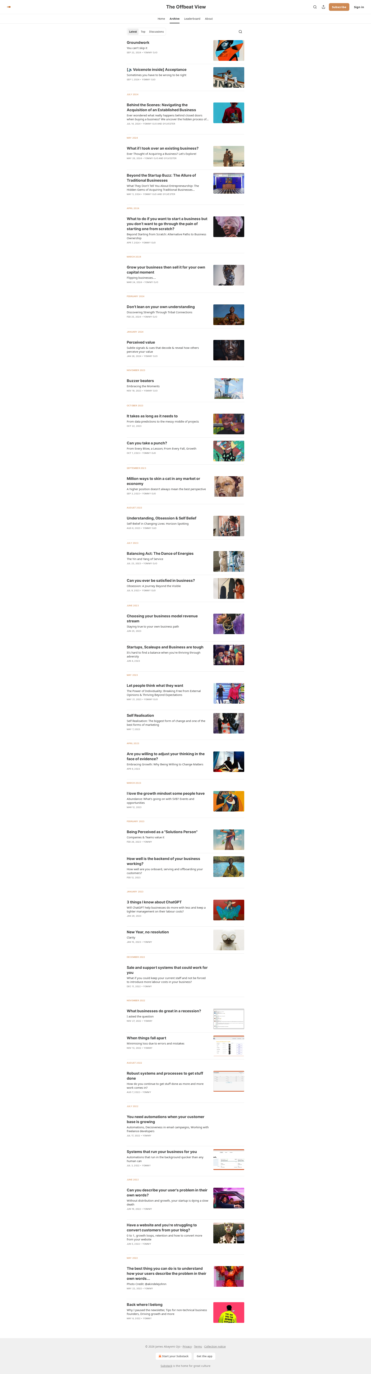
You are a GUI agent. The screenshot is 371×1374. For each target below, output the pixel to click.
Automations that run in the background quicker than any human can (165, 1159)
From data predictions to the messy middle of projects (163, 421)
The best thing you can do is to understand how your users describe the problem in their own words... (166, 1273)
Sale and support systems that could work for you (167, 970)
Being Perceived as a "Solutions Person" (162, 832)
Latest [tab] (133, 31)
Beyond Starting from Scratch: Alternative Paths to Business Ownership (166, 236)
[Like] (129, 128)
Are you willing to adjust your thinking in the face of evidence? (166, 756)
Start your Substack (175, 1356)
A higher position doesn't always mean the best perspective (166, 489)
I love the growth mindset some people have (166, 793)
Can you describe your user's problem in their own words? (167, 1192)
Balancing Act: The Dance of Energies (160, 553)
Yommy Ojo (150, 52)
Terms (198, 1346)
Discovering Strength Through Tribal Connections (159, 312)
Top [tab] (143, 31)
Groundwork (138, 42)
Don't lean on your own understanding (161, 307)
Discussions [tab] (156, 31)
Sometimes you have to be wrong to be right (156, 75)
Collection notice (215, 1346)
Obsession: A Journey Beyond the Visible (154, 586)
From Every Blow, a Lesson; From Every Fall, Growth (161, 448)
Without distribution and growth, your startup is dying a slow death (167, 1202)
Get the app (204, 1356)
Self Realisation (140, 715)
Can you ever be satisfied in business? (161, 580)
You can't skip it (137, 48)
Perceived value (141, 342)
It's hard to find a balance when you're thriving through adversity (163, 654)
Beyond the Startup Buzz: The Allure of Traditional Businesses (161, 178)
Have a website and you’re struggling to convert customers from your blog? (162, 1227)
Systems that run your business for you (162, 1152)
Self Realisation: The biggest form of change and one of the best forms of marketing (166, 723)
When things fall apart (146, 1038)
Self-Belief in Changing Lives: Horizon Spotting (158, 523)
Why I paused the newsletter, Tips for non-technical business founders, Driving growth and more (167, 1312)
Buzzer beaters (140, 381)
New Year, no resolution (148, 932)
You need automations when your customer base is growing (165, 1119)
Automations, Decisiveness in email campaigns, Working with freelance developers (168, 1129)
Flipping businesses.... (141, 278)
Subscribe (339, 7)
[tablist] (146, 32)
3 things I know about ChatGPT (154, 902)
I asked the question (140, 1016)
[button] (161, 18)
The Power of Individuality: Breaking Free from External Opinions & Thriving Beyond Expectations (164, 693)
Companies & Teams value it (145, 837)
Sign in (359, 7)
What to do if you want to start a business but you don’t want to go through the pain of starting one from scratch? (167, 224)
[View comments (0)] (156, 57)
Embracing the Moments (143, 386)
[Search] (315, 7)
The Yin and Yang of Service (145, 559)
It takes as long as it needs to (152, 416)
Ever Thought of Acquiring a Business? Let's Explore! (161, 154)
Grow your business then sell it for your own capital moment (166, 269)
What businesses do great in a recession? (164, 1011)
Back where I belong (145, 1304)
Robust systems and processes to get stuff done (165, 1076)
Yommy (147, 841)
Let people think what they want (155, 685)
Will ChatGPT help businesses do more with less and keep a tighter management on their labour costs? (166, 909)
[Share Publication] (323, 7)
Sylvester (169, 123)
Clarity (131, 937)
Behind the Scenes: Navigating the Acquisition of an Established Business (161, 107)
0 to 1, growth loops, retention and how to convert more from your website (164, 1237)
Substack (166, 1366)
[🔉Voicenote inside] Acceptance (156, 69)
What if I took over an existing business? (163, 148)
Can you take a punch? (147, 443)
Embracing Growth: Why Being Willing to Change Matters (165, 764)
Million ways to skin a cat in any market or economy (163, 481)
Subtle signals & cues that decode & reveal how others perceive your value (163, 349)
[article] (185, 50)
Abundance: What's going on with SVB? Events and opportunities (160, 801)
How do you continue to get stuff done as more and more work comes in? (165, 1085)
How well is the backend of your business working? (163, 861)
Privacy (187, 1346)
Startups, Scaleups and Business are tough (165, 647)
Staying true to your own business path (153, 626)
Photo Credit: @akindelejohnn (146, 1284)
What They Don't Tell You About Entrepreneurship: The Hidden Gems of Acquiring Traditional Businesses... (163, 187)
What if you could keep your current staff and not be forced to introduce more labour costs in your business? (166, 980)
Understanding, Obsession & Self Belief (161, 518)
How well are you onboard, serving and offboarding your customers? (165, 871)
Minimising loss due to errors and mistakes (155, 1043)
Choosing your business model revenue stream (162, 618)
